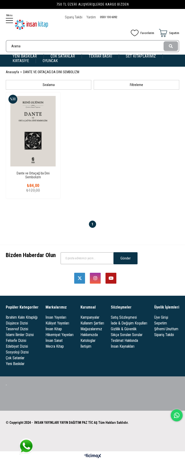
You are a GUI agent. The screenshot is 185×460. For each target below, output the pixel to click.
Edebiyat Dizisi (17, 346)
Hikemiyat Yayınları (59, 334)
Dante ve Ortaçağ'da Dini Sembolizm (33, 175)
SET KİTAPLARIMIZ (141, 56)
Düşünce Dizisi (17, 323)
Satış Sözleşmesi (124, 317)
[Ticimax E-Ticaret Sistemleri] (92, 456)
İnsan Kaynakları (122, 346)
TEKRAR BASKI (100, 56)
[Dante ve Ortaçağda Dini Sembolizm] (33, 131)
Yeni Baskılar (15, 363)
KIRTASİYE (21, 60)
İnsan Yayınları (56, 317)
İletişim (85, 346)
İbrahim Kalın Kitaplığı (22, 317)
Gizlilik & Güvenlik (124, 329)
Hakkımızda (89, 334)
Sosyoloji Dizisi (17, 352)
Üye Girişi (161, 317)
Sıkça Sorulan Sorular (127, 334)
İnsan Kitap (54, 329)
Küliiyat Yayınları (57, 323)
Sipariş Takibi (73, 17)
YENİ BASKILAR (25, 56)
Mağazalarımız (91, 329)
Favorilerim (147, 33)
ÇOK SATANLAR (63, 56)
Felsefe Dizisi (16, 340)
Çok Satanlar (15, 358)
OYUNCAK (50, 60)
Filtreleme (136, 85)
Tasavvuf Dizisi (17, 329)
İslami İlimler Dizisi (20, 334)
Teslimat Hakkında (124, 340)
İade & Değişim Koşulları (129, 323)
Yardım (91, 17)
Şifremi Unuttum (166, 329)
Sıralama (49, 85)
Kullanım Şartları (92, 323)
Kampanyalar (89, 317)
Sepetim (160, 323)
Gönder (125, 258)
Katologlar (88, 340)
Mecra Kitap (55, 346)
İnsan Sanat (54, 340)
